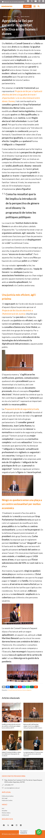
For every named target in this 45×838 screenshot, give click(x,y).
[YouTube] (12, 825)
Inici (3, 808)
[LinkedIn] (21, 825)
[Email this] (4, 687)
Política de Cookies (7, 800)
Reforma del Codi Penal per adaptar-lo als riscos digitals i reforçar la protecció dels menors (32, 726)
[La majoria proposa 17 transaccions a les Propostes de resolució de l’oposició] (33, 740)
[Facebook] (4, 825)
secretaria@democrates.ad (11, 788)
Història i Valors (6, 812)
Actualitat (4, 810)
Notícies (19, 690)
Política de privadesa (7, 796)
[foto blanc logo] (7, 6)
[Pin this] (20, 687)
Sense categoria (26, 690)
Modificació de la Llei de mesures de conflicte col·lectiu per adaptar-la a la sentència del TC (11, 726)
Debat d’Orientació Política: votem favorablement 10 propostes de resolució (11, 754)
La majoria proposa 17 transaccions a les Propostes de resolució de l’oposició (33, 754)
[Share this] (8, 687)
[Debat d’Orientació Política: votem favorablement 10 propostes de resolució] (12, 740)
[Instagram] (17, 825)
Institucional (5, 815)
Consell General (12, 690)
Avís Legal (4, 798)
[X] (8, 825)
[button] (35, 6)
